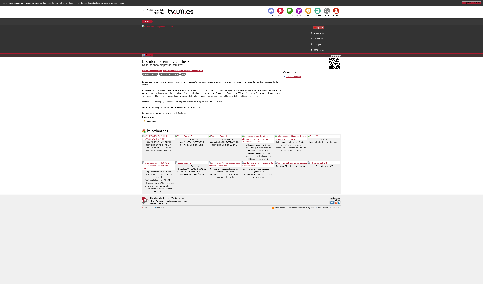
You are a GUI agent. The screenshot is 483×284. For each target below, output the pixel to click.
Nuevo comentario (293, 77)
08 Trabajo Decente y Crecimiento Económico (183, 71)
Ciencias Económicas (150, 74)
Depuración (336, 208)
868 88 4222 (149, 208)
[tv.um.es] (180, 11)
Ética (183, 74)
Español (319, 28)
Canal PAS (156, 71)
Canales (147, 21)
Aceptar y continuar (471, 3)
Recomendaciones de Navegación (301, 208)
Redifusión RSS (279, 208)
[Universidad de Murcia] (153, 11)
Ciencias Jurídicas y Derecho (169, 74)
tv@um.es (161, 208)
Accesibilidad (323, 208)
